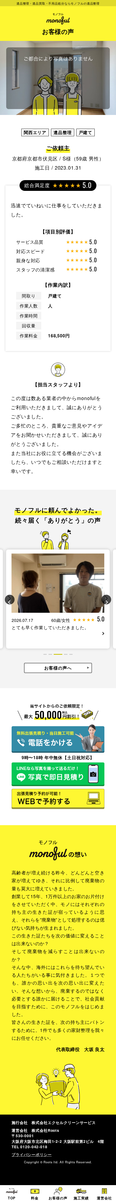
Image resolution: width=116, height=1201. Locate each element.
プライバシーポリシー (32, 1154)
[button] (10, 599)
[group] (58, 599)
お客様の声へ (57, 668)
